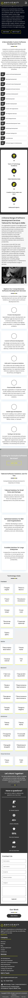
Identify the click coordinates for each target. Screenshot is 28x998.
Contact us (4, 951)
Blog (2, 945)
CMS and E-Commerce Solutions (9, 962)
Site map (23, 996)
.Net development (5, 958)
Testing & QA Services (6, 968)
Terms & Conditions (15, 996)
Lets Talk (14, 463)
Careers (3, 949)
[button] (26, 2)
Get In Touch (16, 32)
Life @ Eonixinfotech (6, 947)
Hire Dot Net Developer (7, 960)
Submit (14, 899)
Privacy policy (6, 996)
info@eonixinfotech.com (10, 977)
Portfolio (3, 943)
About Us (3, 941)
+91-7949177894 (8, 981)
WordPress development (7, 970)
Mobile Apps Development (8, 966)
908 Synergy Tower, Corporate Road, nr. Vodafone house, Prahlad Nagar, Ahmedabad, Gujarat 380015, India (14, 986)
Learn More (6, 32)
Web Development (5, 964)
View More (14, 916)
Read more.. (4, 935)
